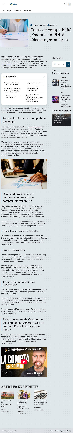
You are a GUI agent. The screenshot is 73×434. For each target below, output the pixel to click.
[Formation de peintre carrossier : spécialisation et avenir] (55, 82)
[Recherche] (64, 4)
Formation (53, 25)
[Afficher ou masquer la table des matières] (31, 77)
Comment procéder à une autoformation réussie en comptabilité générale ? (12, 90)
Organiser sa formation (34, 83)
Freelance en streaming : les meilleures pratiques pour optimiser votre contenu (66, 101)
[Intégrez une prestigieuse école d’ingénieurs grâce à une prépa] (24, 394)
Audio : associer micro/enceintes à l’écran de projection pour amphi (61, 117)
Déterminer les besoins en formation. (13, 97)
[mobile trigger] (3, 4)
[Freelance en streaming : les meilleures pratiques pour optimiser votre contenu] (55, 99)
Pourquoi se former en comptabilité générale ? (11, 84)
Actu (62, 92)
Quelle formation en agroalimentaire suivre (7, 403)
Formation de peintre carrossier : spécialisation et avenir (66, 84)
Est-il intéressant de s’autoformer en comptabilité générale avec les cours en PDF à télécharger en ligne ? (34, 97)
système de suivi (33, 127)
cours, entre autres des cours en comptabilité (24, 62)
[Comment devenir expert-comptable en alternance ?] (40, 394)
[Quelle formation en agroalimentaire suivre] (7, 394)
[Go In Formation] (13, 4)
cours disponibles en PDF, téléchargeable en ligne (21, 112)
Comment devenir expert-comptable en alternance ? (40, 403)
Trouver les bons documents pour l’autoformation (32, 88)
